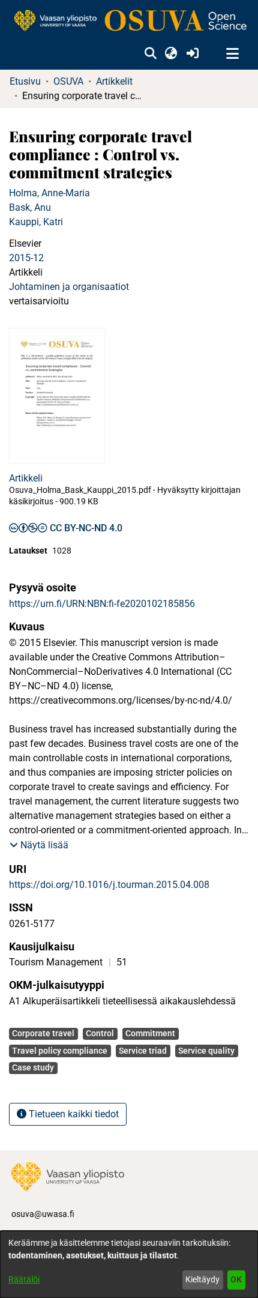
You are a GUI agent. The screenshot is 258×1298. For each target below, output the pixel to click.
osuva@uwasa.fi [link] (42, 1214)
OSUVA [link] (68, 81)
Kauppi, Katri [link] (36, 222)
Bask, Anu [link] (30, 207)
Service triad (143, 1050)
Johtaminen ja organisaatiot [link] (69, 286)
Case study (33, 1067)
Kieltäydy (202, 1279)
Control (100, 1033)
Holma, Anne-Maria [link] (49, 193)
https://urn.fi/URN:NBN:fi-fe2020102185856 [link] (102, 603)
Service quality (206, 1050)
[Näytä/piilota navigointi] (232, 54)
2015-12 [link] (26, 258)
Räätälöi (24, 1279)
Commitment (150, 1033)
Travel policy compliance (59, 1050)
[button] (150, 54)
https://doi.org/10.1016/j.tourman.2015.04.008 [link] (109, 884)
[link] (129, 21)
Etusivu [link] (25, 81)
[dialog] (129, 1264)
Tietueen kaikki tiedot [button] (72, 1114)
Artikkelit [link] (114, 81)
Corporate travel (43, 1033)
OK (236, 1279)
